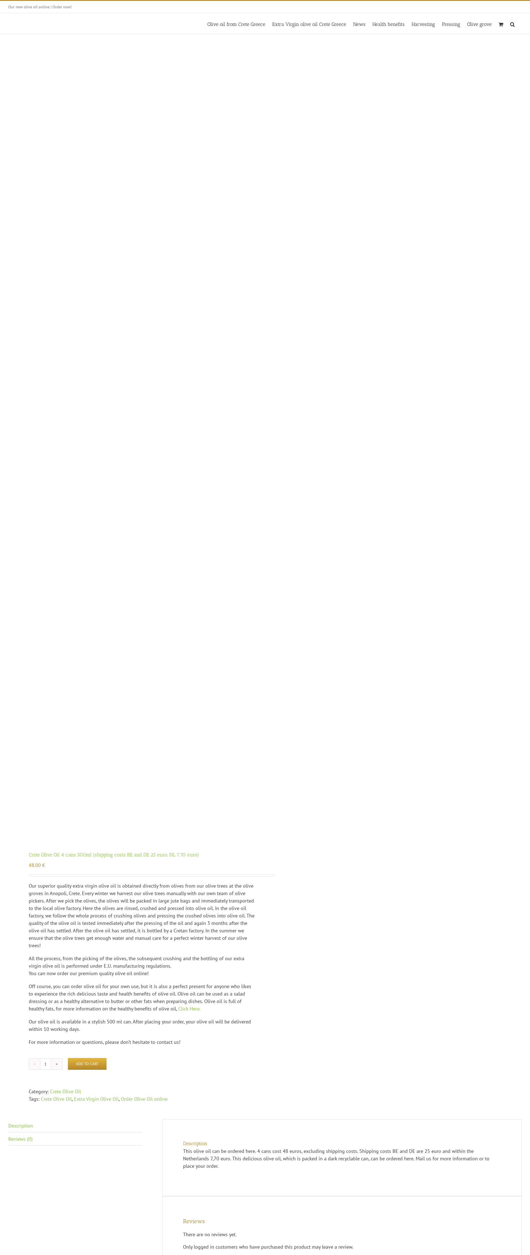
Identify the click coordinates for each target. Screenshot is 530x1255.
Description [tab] (20, 1126)
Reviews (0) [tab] (20, 1139)
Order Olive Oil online (144, 1099)
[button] (512, 23)
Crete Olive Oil (65, 1091)
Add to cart (87, 1063)
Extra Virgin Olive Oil (96, 1099)
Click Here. (189, 1008)
